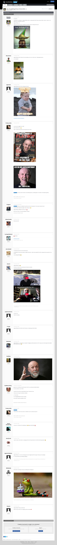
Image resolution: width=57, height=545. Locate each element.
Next (11, 14)
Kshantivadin (8, 219)
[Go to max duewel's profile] (9, 253)
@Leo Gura (15, 192)
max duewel (8, 249)
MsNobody (8, 468)
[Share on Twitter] (5, 536)
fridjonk (8, 204)
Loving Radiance (8, 234)
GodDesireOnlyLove (9, 385)
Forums (5, 4)
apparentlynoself (8, 453)
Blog (20, 4)
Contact (35, 541)
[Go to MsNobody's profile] (9, 472)
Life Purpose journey (16, 238)
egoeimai (8, 84)
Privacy (29, 541)
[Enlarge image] (22, 37)
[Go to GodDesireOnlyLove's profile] (9, 390)
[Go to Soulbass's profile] (9, 360)
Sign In (48, 1)
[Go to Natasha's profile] (4, 9)
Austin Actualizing (8, 424)
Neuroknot (8, 55)
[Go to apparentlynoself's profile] (9, 457)
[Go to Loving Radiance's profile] (9, 238)
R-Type (8, 326)
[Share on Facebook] (4, 536)
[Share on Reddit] (7, 536)
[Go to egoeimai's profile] (9, 89)
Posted (16, 55)
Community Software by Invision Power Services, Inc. (28, 543)
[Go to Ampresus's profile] (9, 345)
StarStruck (8, 438)
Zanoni (8, 263)
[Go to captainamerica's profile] (9, 316)
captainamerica (8, 311)
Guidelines (10, 4)
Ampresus (8, 341)
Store (25, 4)
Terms (26, 541)
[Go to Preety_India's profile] (9, 127)
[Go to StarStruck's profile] (9, 442)
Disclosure (32, 541)
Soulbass (9, 356)
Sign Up (52, 1)
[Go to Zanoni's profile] (9, 268)
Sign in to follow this (45, 8)
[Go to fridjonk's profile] (9, 209)
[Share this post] (52, 55)
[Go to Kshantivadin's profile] (9, 223)
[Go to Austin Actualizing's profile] (9, 429)
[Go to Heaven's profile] (9, 510)
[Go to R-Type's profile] (9, 331)
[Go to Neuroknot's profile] (9, 60)
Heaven (8, 506)
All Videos (16, 4)
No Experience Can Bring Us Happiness (19, 118)
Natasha (9, 17)
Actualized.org (22, 541)
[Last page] (13, 14)
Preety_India (8, 123)
